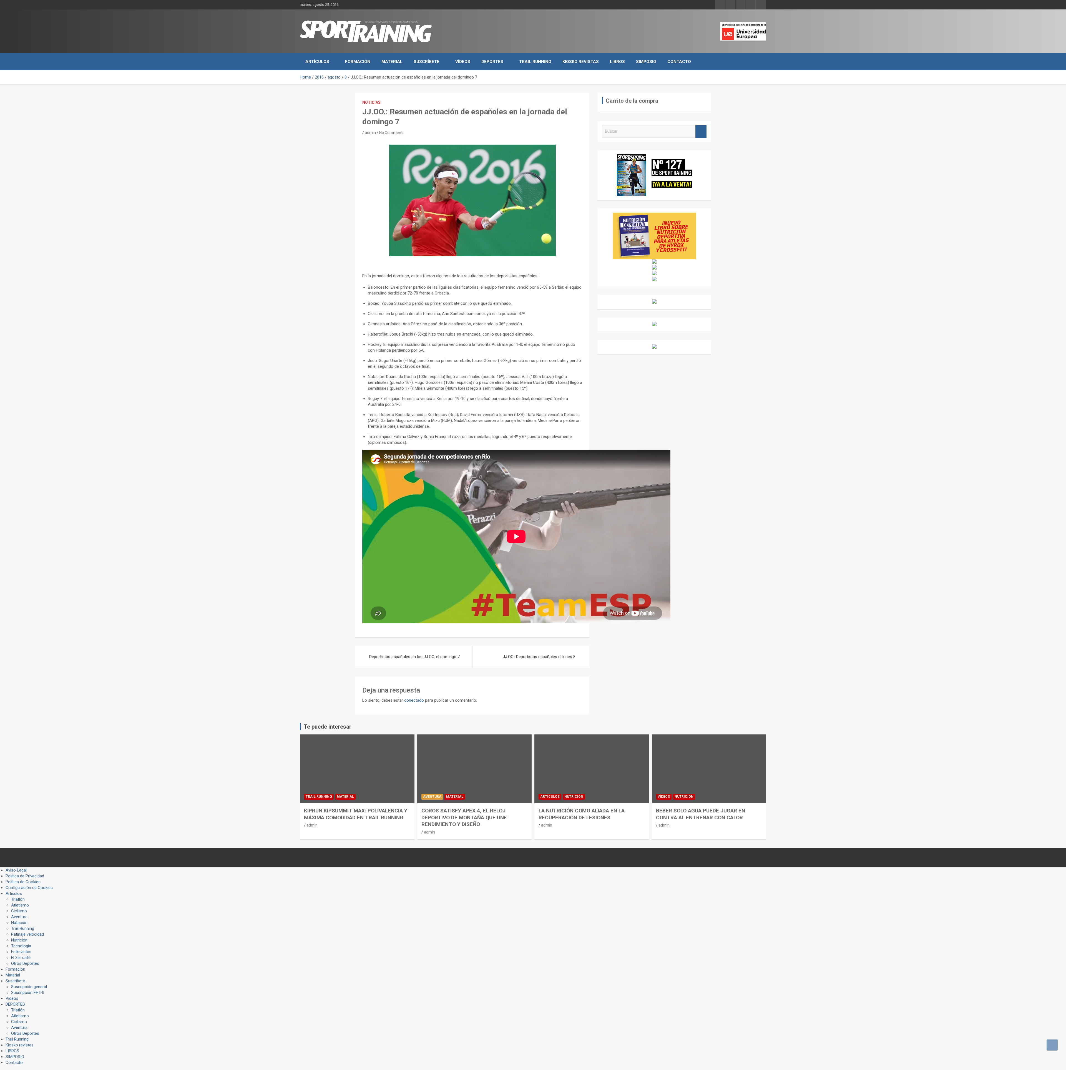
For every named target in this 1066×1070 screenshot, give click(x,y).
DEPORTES (492, 61)
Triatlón (18, 899)
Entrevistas (21, 951)
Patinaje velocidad (27, 934)
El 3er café (21, 957)
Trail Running (535, 61)
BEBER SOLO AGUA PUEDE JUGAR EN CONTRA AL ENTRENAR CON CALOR (700, 814)
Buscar (701, 131)
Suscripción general (29, 986)
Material (392, 61)
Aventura (432, 797)
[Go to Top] (1052, 1045)
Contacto (679, 61)
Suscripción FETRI (27, 992)
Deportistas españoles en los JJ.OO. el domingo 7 (414, 656)
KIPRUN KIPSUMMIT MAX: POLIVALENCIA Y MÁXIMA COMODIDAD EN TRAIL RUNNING (355, 814)
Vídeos (462, 61)
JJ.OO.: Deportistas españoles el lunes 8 (539, 656)
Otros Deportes (25, 963)
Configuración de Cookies (29, 887)
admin (370, 132)
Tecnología (21, 945)
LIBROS (617, 61)
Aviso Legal (16, 870)
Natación (19, 922)
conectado (414, 700)
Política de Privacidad (25, 875)
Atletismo (20, 905)
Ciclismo (19, 910)
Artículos (317, 61)
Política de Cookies (23, 881)
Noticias (371, 102)
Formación (357, 61)
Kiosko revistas (580, 61)
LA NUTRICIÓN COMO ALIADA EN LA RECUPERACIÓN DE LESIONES (582, 814)
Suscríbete (426, 61)
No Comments (391, 132)
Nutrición (573, 797)
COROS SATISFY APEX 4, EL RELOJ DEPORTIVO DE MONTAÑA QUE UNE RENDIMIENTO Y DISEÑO (464, 817)
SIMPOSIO (646, 61)
